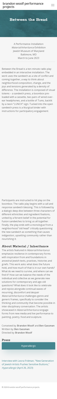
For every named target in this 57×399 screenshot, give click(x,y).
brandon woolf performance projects (23, 5)
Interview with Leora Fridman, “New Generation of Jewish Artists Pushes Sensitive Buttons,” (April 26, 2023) (28, 364)
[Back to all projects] (28, 28)
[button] (52, 5)
